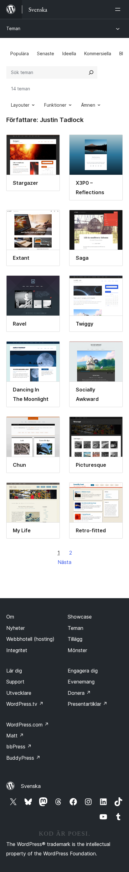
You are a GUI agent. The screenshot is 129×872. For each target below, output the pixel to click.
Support (15, 681)
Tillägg (75, 639)
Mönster (77, 650)
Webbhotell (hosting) (30, 639)
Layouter (20, 105)
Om (10, 617)
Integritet (16, 650)
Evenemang (81, 681)
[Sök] (91, 72)
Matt (15, 735)
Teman (13, 28)
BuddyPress (23, 758)
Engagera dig (83, 670)
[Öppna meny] (119, 9)
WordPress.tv (25, 704)
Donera (79, 693)
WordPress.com (27, 724)
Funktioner (55, 105)
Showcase (80, 617)
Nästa (64, 562)
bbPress (19, 746)
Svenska (31, 786)
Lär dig (14, 670)
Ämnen (88, 105)
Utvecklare (18, 693)
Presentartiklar (87, 704)
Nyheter (15, 628)
